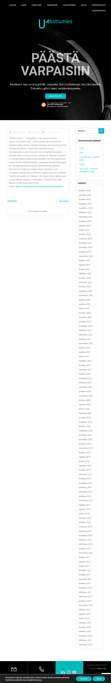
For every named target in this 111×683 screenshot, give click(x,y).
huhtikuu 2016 (85, 631)
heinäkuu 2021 (85, 360)
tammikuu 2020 (85, 439)
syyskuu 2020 (85, 404)
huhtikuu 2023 (85, 286)
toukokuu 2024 (85, 238)
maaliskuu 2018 (85, 535)
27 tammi (35, 132)
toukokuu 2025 (85, 203)
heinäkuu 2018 (85, 518)
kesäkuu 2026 (85, 190)
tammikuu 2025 (85, 216)
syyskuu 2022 (85, 304)
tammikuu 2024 (85, 247)
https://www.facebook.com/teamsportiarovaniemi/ (39, 186)
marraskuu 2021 (86, 343)
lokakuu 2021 (84, 347)
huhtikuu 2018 (85, 531)
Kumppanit (37, 5)
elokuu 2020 (84, 409)
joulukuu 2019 (85, 443)
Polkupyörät (69, 5)
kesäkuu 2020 (85, 417)
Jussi (81, 152)
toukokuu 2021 (85, 369)
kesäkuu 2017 (85, 574)
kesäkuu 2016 (85, 627)
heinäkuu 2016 (85, 622)
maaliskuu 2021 (85, 378)
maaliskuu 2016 (85, 636)
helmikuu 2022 (85, 330)
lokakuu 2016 (84, 609)
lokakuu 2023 (84, 260)
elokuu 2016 (84, 618)
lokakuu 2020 (84, 400)
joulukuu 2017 (85, 548)
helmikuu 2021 (85, 382)
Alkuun (12, 5)
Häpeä (82, 164)
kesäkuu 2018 (85, 522)
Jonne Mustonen (19, 132)
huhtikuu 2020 (85, 426)
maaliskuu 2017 (85, 587)
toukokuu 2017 (85, 579)
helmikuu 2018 (85, 539)
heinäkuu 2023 (85, 273)
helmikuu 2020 (85, 435)
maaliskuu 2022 (85, 326)
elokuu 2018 (84, 513)
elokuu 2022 (84, 308)
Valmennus (52, 5)
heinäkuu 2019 (85, 465)
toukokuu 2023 (85, 282)
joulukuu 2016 (85, 601)
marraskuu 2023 (86, 256)
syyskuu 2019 (85, 457)
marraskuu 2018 (86, 500)
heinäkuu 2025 (85, 195)
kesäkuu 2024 (85, 234)
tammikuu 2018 (85, 544)
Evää (99, 678)
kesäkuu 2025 (85, 199)
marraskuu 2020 (86, 395)
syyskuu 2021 (85, 352)
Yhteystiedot (99, 5)
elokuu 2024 (84, 230)
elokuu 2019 (84, 461)
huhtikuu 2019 (85, 478)
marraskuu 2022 (86, 295)
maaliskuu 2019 (85, 483)
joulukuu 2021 (85, 339)
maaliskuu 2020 (85, 430)
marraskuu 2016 (86, 605)
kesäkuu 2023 (85, 278)
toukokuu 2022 (85, 317)
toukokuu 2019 (85, 474)
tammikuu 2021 (85, 387)
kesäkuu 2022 (85, 313)
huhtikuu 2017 (85, 583)
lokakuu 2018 (84, 505)
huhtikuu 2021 (85, 374)
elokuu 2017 (84, 566)
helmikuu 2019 (85, 487)
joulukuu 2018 (85, 496)
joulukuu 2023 (85, 251)
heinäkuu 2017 (85, 570)
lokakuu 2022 (84, 299)
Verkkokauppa (99, 11)
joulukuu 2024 (85, 221)
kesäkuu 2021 (85, 365)
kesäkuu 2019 (85, 470)
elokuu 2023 (84, 269)
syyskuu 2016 (85, 614)
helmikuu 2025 (85, 212)
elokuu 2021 (84, 356)
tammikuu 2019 (85, 491)
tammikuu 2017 (85, 596)
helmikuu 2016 (85, 640)
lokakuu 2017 (84, 557)
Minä (24, 5)
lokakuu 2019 (84, 452)
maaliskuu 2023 (85, 291)
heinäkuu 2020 (85, 413)
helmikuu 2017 (85, 592)
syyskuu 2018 (85, 509)
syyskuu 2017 (85, 561)
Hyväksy (84, 678)
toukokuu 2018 (85, 526)
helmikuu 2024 (85, 243)
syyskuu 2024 (85, 225)
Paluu (81, 148)
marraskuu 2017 (86, 553)
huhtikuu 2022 (85, 321)
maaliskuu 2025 (85, 208)
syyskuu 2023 (85, 264)
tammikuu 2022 (85, 334)
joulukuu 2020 (85, 391)
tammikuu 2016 (85, 644)
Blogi (84, 5)
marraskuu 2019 (86, 448)
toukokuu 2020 (85, 422)
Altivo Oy (101, 668)
